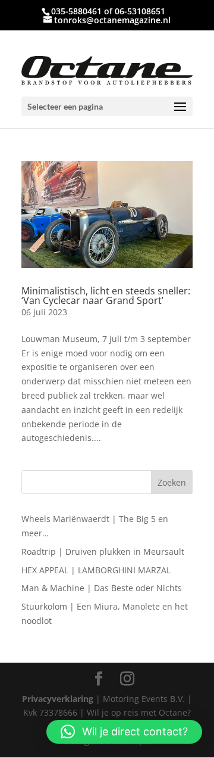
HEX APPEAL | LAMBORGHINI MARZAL (96, 570)
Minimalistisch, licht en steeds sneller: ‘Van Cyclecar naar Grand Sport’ (105, 295)
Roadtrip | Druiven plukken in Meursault (102, 551)
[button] (124, 732)
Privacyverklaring (57, 698)
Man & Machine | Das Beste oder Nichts (101, 588)
